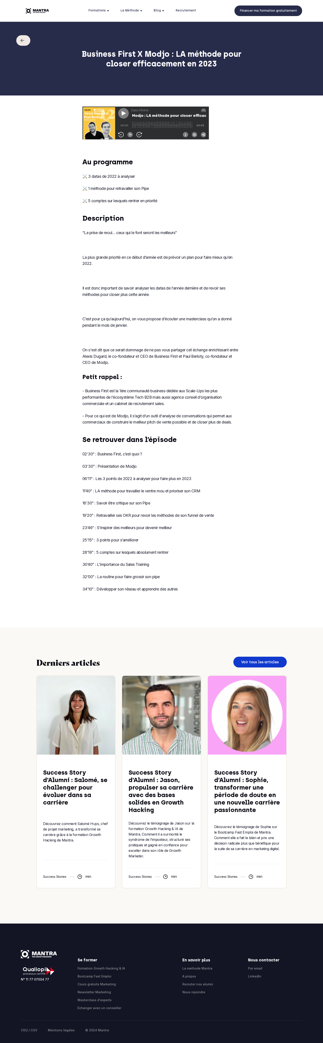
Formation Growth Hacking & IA (101, 968)
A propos (189, 976)
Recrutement (186, 10)
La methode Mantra (197, 968)
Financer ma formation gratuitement (268, 11)
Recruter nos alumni (197, 984)
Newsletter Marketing (94, 992)
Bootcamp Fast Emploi (94, 976)
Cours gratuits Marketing (97, 984)
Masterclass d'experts (95, 1000)
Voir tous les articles (260, 662)
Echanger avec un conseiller (99, 1008)
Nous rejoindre (193, 992)
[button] (100, 11)
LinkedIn (254, 976)
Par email (255, 968)
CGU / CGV (29, 1030)
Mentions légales (61, 1030)
